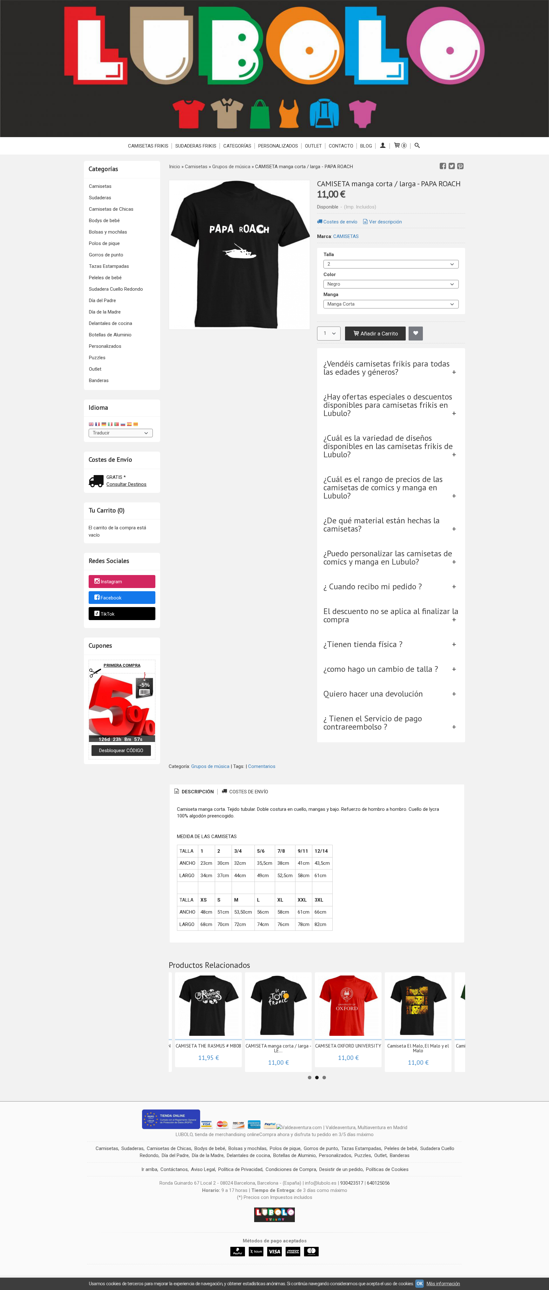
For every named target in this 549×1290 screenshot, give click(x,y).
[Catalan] (136, 425)
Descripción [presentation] (197, 792)
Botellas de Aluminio (110, 335)
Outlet (95, 369)
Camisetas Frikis (148, 146)
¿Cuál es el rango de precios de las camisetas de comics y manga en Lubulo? (383, 487)
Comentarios (261, 766)
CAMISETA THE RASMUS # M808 (208, 1046)
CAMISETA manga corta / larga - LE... (278, 1048)
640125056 (378, 1183)
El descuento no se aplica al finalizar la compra (390, 615)
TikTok (107, 614)
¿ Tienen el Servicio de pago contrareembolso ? (372, 722)
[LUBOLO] (274, 68)
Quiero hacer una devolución (373, 693)
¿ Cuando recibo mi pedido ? (372, 586)
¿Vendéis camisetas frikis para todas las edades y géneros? (386, 367)
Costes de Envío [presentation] (248, 792)
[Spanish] (129, 425)
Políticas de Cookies (387, 1169)
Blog (366, 146)
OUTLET (313, 146)
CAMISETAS (346, 236)
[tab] (193, 791)
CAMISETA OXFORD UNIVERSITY (348, 1046)
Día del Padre (102, 300)
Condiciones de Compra (291, 1169)
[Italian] (110, 425)
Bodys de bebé (104, 220)
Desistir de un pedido (341, 1169)
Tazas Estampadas (109, 266)
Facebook (111, 598)
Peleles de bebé (105, 278)
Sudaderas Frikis (195, 146)
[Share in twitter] (451, 166)
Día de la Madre (105, 312)
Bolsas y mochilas (108, 232)
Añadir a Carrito (378, 333)
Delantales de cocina (110, 323)
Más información (443, 1284)
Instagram (111, 582)
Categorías (237, 146)
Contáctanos (174, 1169)
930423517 (351, 1183)
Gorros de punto (106, 255)
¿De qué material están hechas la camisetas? (381, 524)
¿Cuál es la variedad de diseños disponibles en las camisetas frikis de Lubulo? (388, 446)
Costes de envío (340, 222)
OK (420, 1284)
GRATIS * (116, 477)
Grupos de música (210, 766)
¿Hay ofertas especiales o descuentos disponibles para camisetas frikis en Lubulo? (387, 404)
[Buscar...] (417, 146)
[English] (91, 425)
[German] (103, 425)
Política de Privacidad (240, 1169)
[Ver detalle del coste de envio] (97, 482)
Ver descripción (385, 222)
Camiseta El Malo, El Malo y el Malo (418, 1048)
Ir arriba (149, 1169)
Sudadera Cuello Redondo (116, 289)
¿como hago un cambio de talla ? (380, 669)
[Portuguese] (116, 425)
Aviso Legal (203, 1169)
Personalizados (278, 146)
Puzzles (97, 358)
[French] (97, 425)
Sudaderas (100, 198)
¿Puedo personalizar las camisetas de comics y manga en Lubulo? (387, 557)
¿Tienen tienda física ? (363, 644)
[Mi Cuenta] (382, 146)
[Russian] (122, 425)
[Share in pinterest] (460, 166)
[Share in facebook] (442, 166)
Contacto (341, 146)
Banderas (99, 380)
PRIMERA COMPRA (122, 665)
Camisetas (100, 186)
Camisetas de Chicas (111, 209)
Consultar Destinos (126, 484)
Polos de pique (104, 243)
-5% (144, 685)
